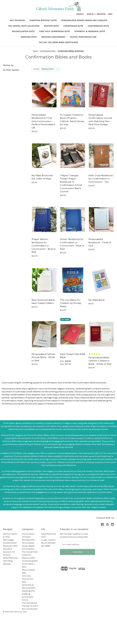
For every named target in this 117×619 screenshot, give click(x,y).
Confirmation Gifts (98, 26)
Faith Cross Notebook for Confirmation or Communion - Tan (100, 178)
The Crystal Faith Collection (23, 26)
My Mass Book (96, 300)
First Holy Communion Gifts (54, 31)
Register (101, 14)
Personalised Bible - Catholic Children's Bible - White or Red (99, 360)
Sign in (90, 14)
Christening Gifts (73, 26)
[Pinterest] (107, 524)
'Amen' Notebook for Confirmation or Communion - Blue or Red (72, 244)
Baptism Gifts (51, 26)
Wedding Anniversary (53, 37)
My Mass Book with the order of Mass (42, 177)
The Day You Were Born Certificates (58, 42)
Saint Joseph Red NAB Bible (72, 356)
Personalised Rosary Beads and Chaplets (84, 20)
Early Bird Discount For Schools (9, 552)
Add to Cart (72, 95)
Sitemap (7, 564)
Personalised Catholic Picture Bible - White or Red (44, 357)
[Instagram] (112, 524)
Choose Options (44, 95)
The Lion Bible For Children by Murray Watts (70, 303)
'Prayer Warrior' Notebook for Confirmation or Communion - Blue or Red (44, 245)
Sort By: (36, 69)
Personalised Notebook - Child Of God (99, 242)
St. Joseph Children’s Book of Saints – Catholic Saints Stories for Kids (72, 119)
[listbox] (50, 69)
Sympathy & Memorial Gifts (89, 31)
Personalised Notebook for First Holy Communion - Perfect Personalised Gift (43, 121)
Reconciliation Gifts (23, 31)
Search (80, 14)
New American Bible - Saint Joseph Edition (44, 302)
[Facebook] (102, 524)
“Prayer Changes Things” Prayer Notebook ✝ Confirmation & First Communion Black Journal (71, 183)
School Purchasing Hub (83, 37)
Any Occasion (17, 20)
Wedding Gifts (29, 37)
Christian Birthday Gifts (43, 20)
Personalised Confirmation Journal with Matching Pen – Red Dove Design (100, 119)
